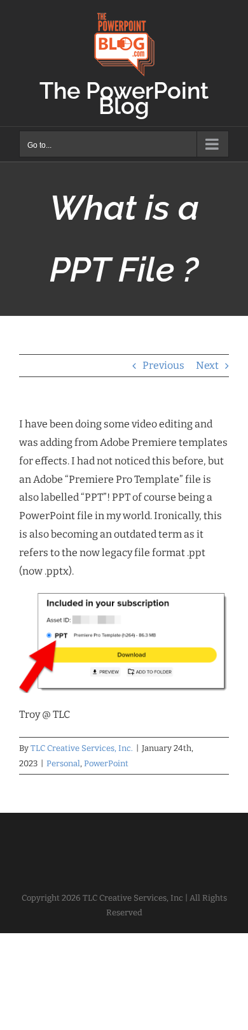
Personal (63, 763)
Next (207, 365)
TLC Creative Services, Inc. (82, 748)
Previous (163, 365)
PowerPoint (106, 763)
